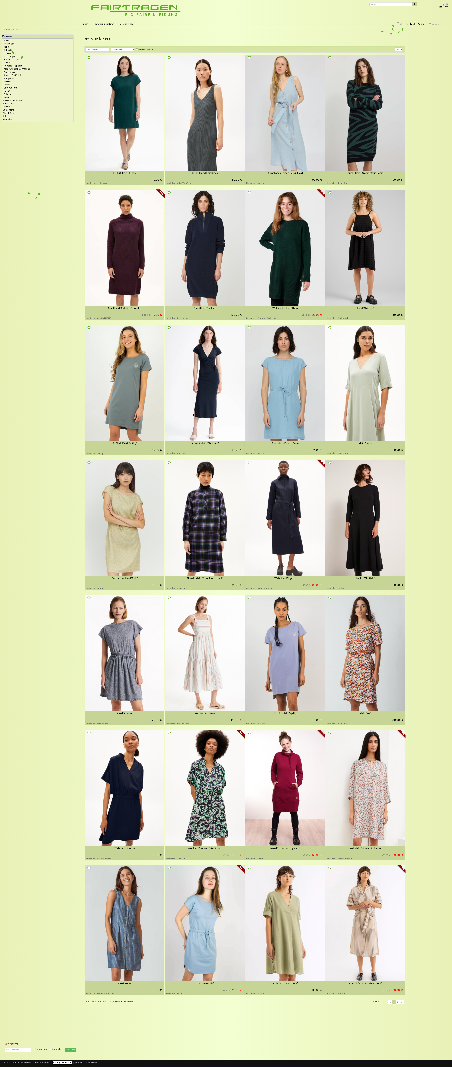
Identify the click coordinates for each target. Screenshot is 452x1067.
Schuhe (7, 94)
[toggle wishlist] (89, 58)
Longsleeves (9, 53)
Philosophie (122, 24)
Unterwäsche (10, 88)
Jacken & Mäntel (12, 75)
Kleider (16, 29)
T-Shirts (7, 50)
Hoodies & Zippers (12, 66)
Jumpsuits (8, 78)
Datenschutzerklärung (21, 1062)
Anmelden (41, 1049)
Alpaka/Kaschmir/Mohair (16, 69)
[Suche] (414, 4)
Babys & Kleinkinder (13, 100)
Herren (6, 97)
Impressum (91, 1062)
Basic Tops (9, 56)
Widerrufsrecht (42, 1062)
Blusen (6, 59)
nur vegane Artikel (145, 49)
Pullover (7, 62)
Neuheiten (8, 44)
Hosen (6, 91)
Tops (6, 47)
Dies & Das (8, 113)
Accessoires (9, 103)
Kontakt (79, 1062)
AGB (6, 1062)
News (96, 24)
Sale (5, 116)
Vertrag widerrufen (62, 1062)
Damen (6, 29)
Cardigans (9, 72)
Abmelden (56, 1049)
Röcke (6, 84)
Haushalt (7, 107)
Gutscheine (8, 110)
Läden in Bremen (107, 24)
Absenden (70, 1049)
